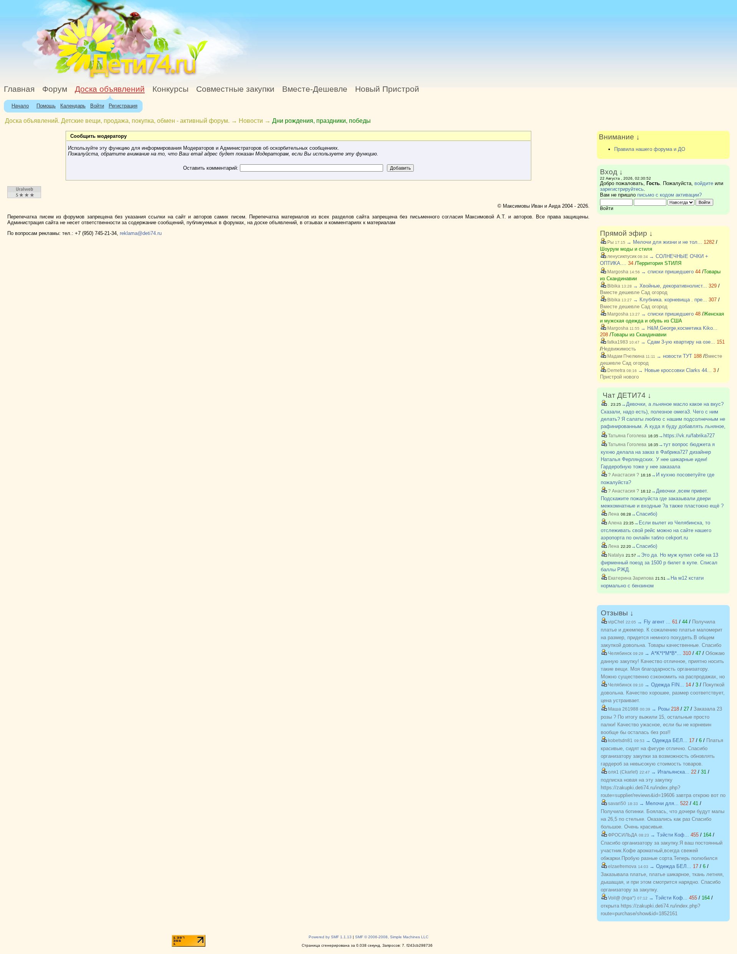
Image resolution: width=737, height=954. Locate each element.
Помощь (46, 106)
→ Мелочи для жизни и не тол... (664, 242)
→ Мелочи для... (659, 803)
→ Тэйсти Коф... (669, 835)
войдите (703, 183)
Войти (97, 106)
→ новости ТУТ (674, 356)
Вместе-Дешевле (314, 89)
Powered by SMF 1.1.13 (330, 937)
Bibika (613, 286)
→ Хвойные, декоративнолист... (670, 286)
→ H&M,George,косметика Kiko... (679, 328)
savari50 (616, 803)
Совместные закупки (235, 89)
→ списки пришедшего (667, 271)
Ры (610, 242)
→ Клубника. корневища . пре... (670, 300)
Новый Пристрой (387, 89)
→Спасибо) (644, 514)
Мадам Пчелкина (625, 356)
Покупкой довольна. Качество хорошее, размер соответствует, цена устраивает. (663, 692)
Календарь (73, 106)
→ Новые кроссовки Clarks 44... (675, 370)
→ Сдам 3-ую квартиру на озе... (678, 342)
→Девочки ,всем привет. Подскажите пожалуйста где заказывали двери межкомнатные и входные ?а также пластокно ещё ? (662, 498)
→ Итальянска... (670, 772)
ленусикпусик (621, 256)
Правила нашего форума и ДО (649, 149)
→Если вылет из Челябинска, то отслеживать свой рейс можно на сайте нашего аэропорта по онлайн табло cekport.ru (656, 530)
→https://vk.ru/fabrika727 (686, 435)
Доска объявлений (110, 89)
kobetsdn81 (620, 740)
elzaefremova (621, 866)
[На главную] (70, 78)
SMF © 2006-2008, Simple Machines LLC (391, 937)
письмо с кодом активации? (669, 195)
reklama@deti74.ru (141, 233)
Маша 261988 (622, 709)
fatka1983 (617, 342)
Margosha (617, 271)
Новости (251, 120)
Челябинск (619, 653)
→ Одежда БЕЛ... (666, 740)
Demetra (615, 370)
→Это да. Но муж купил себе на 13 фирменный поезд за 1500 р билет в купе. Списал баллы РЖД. (659, 562)
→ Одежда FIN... (664, 685)
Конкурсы (170, 89)
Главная (19, 89)
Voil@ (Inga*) (621, 898)
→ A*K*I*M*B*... (662, 653)
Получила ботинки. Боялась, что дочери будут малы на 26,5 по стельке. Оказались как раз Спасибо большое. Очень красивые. (662, 819)
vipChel (615, 622)
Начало (20, 106)
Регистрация (123, 106)
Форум (54, 89)
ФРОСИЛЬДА (622, 835)
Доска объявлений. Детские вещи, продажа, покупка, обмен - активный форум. (117, 120)
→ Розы (660, 709)
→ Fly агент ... (654, 622)
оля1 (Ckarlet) (622, 772)
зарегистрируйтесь (622, 189)
